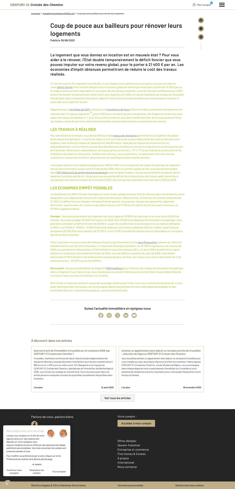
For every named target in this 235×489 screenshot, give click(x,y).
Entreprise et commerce (133, 449)
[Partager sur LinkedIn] (201, 37)
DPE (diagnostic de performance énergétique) (82, 172)
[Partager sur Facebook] (201, 20)
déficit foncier (65, 87)
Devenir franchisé (129, 445)
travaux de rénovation (125, 135)
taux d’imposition (147, 242)
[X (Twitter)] (117, 315)
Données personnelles (130, 485)
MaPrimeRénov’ (114, 268)
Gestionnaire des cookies (189, 485)
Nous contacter (127, 467)
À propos (123, 458)
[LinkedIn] (125, 315)
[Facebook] (100, 315)
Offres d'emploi (127, 441)
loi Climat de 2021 (80, 109)
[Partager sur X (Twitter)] (201, 29)
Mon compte (204, 4)
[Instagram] (109, 315)
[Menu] (222, 4)
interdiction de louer (117, 109)
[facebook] (34, 424)
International (126, 462)
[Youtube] (134, 315)
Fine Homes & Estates (132, 454)
